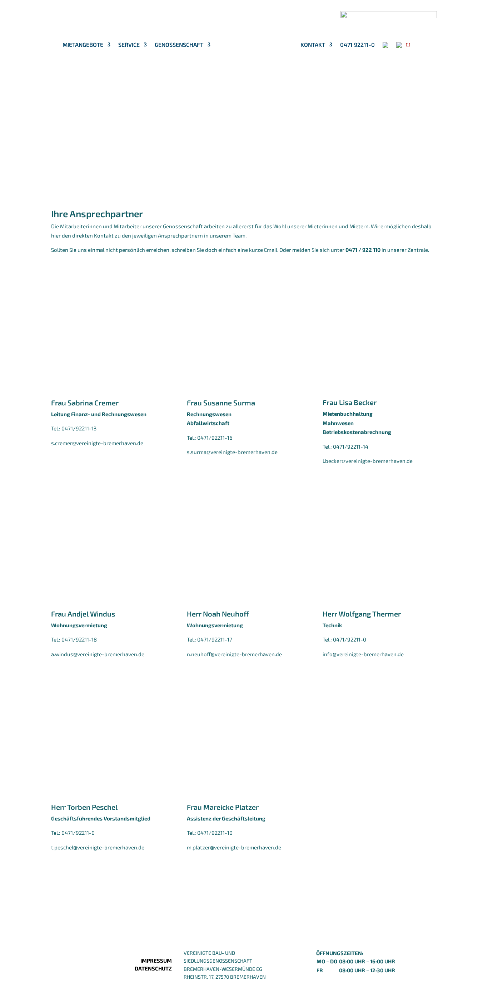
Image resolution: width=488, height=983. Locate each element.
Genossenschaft (179, 45)
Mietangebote (83, 45)
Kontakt (312, 45)
